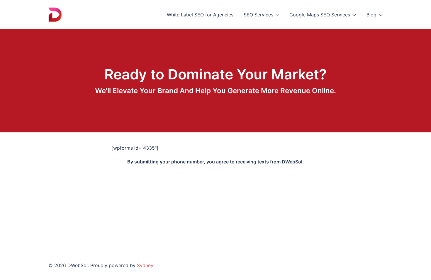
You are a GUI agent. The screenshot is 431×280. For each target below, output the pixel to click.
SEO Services (258, 15)
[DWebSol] (70, 14)
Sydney (145, 265)
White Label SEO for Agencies (200, 15)
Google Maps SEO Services (319, 15)
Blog (371, 15)
